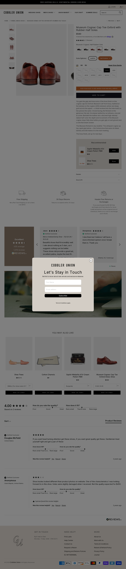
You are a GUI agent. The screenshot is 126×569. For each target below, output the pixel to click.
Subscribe (63, 296)
